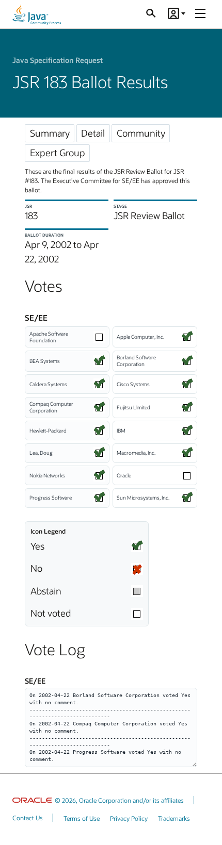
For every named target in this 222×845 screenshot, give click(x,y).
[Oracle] (32, 800)
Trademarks (174, 818)
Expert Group (57, 152)
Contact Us (27, 818)
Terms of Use (82, 818)
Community (141, 133)
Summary (50, 133)
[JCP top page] (36, 14)
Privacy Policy (129, 818)
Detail (93, 133)
